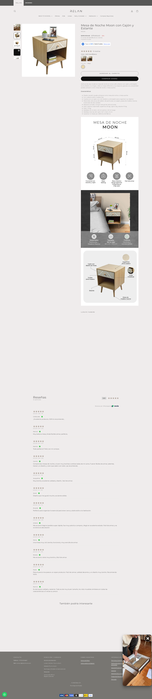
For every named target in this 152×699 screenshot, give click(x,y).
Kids (63, 16)
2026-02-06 (38, 458)
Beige (83, 67)
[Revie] (115, 406)
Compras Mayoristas (106, 16)
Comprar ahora (110, 78)
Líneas (70, 16)
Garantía (113, 670)
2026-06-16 (38, 413)
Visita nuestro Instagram (87, 663)
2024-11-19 (38, 583)
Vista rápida (28, 637)
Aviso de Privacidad (116, 667)
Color (86, 63)
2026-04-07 (38, 443)
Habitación (92, 16)
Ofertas (57, 16)
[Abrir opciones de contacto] (4, 694)
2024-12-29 (38, 566)
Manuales (113, 679)
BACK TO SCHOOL (45, 16)
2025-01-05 (38, 552)
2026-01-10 (38, 475)
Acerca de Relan (85, 660)
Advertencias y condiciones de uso (120, 673)
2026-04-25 (38, 428)
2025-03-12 (38, 537)
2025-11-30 (38, 490)
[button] (89, 369)
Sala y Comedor (79, 16)
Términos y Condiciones (117, 660)
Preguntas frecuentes (117, 676)
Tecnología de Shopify (76, 685)
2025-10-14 (38, 505)
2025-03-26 (38, 520)
